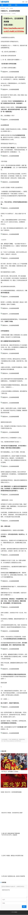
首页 (7, 8)
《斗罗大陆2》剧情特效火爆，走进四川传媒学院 (13, 876)
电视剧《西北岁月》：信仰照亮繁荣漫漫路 (11, 792)
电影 (2, 5)
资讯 (16, 5)
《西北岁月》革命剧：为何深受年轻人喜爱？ (12, 812)
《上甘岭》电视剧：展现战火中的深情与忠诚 (12, 855)
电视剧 (9, 5)
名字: (3, 899)
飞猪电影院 (4, 2)
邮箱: (3, 903)
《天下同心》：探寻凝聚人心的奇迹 (9, 771)
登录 (23, 1)
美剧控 (15, 912)
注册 (26, 1)
